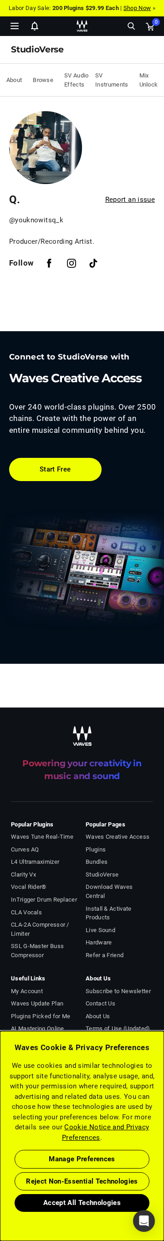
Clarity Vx (23, 874)
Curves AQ (25, 849)
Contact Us (100, 1003)
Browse (43, 80)
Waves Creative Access (117, 836)
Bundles (97, 861)
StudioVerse (102, 874)
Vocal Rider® (28, 886)
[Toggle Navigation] (14, 26)
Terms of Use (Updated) (118, 1028)
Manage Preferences (82, 1159)
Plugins (96, 849)
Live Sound (100, 930)
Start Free (55, 469)
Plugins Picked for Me (40, 1016)
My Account (27, 991)
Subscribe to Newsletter (118, 991)
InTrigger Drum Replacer (44, 899)
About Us (98, 1016)
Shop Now (137, 8)
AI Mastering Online (37, 1028)
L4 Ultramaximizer (35, 861)
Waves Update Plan (37, 1003)
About (14, 80)
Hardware (99, 942)
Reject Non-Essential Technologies (82, 1181)
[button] (144, 1221)
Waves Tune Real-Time (42, 836)
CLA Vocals (26, 912)
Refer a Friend (104, 955)
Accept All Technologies (82, 1203)
